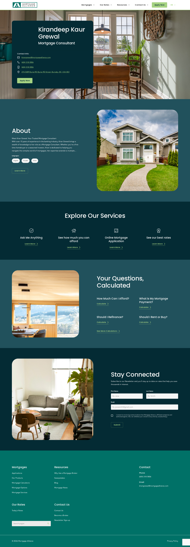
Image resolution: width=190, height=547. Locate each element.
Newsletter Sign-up (62, 520)
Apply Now (159, 5)
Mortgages (86, 5)
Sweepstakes (59, 478)
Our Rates (104, 5)
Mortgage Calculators (21, 483)
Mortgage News (61, 487)
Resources (122, 5)
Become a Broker (61, 515)
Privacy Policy (172, 541)
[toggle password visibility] (48, 523)
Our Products (17, 478)
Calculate (101, 303)
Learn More (20, 171)
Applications (17, 473)
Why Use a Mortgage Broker (65, 473)
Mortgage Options (19, 487)
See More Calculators (107, 331)
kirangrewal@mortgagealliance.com (36, 57)
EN (172, 5)
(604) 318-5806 (28, 62)
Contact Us (140, 5)
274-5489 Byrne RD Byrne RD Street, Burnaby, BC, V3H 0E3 (45, 72)
